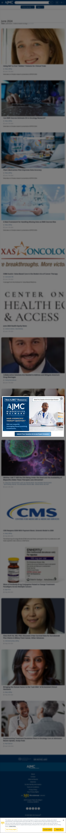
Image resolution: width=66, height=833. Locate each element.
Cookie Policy (12, 826)
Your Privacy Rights (11, 829)
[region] (33, 825)
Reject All (58, 829)
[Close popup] (61, 398)
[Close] (63, 820)
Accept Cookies (48, 829)
